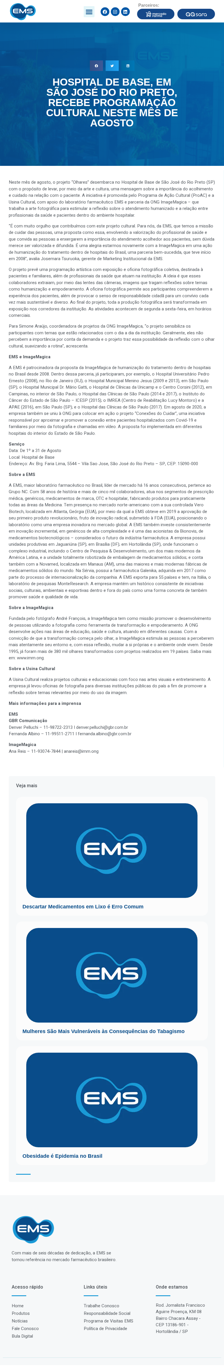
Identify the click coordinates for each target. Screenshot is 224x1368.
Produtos (21, 1313)
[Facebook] (105, 11)
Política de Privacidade (105, 1328)
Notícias (20, 1321)
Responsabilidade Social (107, 1313)
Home (18, 1306)
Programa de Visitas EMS (108, 1321)
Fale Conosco (25, 1328)
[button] (89, 11)
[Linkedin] (125, 11)
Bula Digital (22, 1336)
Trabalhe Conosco (101, 1306)
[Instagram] (115, 11)
